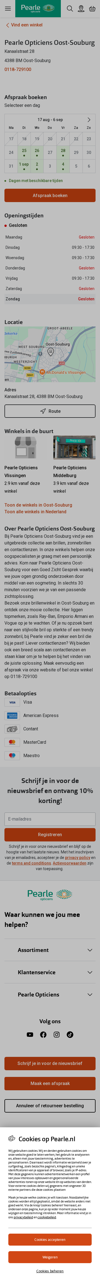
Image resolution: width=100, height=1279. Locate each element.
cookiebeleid (47, 1217)
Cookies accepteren (50, 1239)
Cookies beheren (50, 1271)
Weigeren (50, 1257)
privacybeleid (23, 1217)
